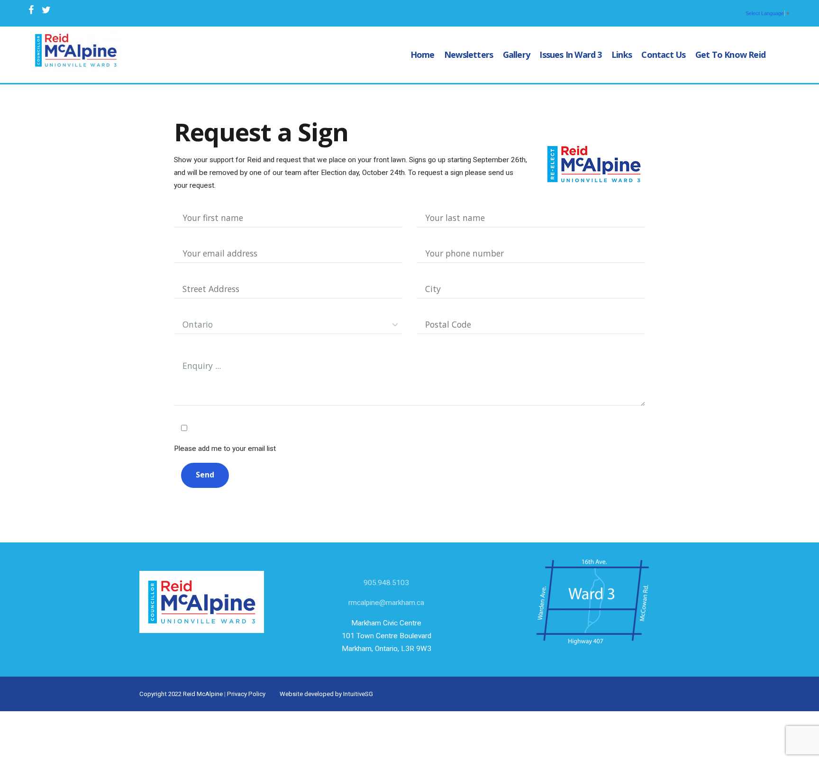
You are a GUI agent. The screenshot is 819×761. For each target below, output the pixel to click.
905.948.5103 (386, 582)
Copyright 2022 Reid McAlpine (181, 693)
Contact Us (663, 54)
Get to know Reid (730, 54)
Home (422, 54)
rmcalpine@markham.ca (386, 602)
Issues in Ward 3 (570, 54)
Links (621, 54)
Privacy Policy (246, 693)
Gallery (516, 54)
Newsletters (468, 54)
